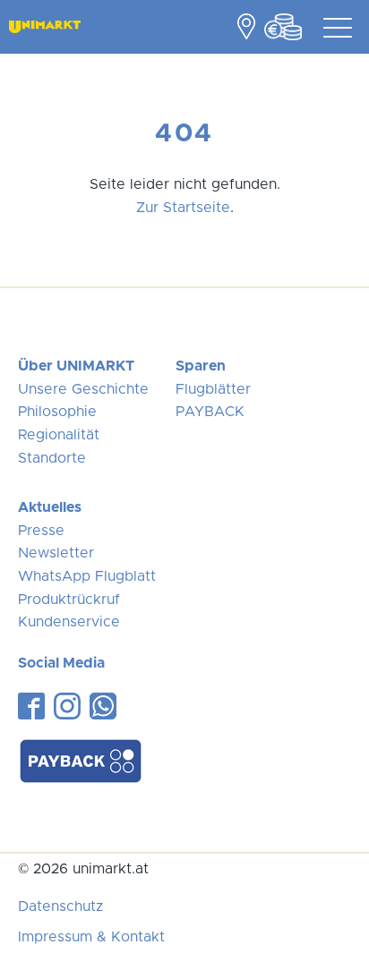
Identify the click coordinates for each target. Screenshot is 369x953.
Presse (41, 530)
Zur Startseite (183, 207)
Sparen (201, 366)
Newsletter (56, 553)
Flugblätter (213, 389)
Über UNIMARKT (76, 366)
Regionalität (58, 435)
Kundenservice (69, 622)
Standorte (52, 458)
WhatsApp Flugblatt (87, 576)
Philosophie (57, 411)
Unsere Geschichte (83, 389)
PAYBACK (210, 411)
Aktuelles (50, 507)
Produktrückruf (69, 599)
